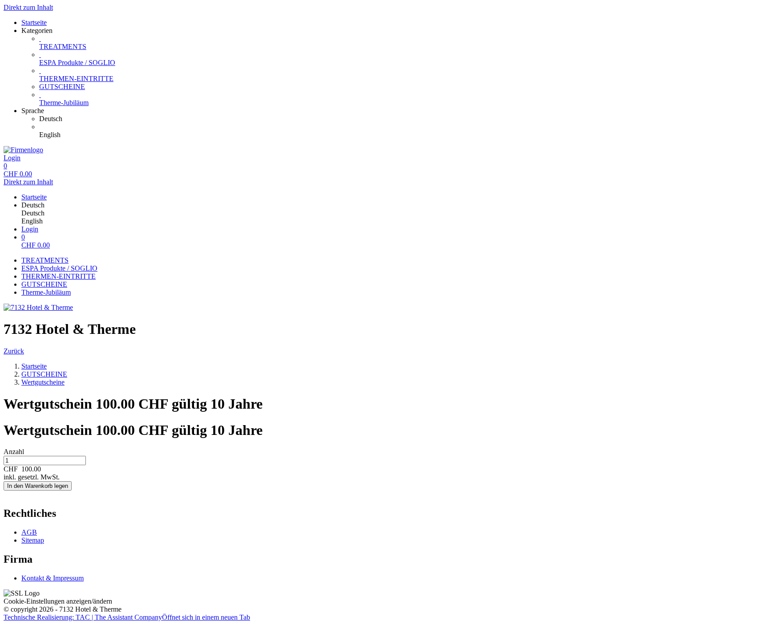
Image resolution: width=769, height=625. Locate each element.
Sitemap (32, 540)
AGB (29, 532)
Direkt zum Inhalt (28, 7)
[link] (402, 119)
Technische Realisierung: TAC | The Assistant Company (127, 617)
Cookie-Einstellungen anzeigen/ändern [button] (58, 601)
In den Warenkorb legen (37, 486)
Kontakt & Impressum (52, 578)
